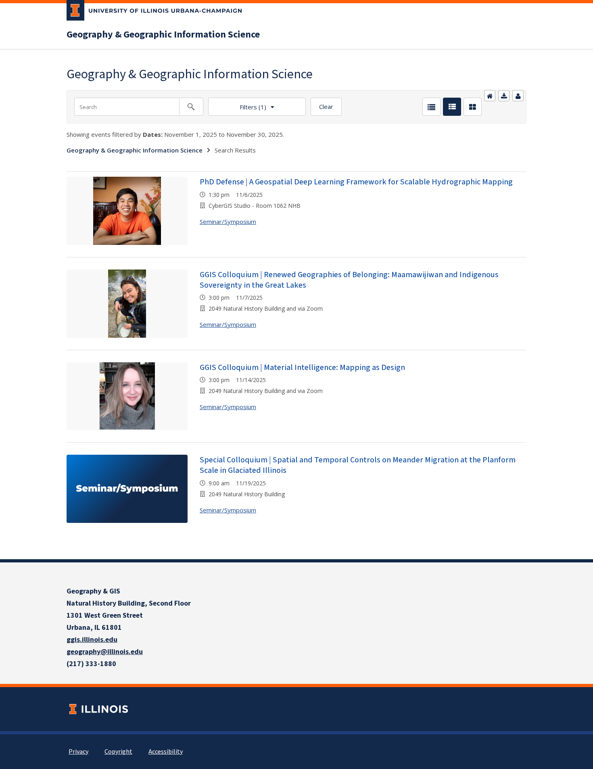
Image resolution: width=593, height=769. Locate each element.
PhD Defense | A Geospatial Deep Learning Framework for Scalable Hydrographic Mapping (356, 182)
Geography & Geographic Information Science (163, 35)
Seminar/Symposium (228, 221)
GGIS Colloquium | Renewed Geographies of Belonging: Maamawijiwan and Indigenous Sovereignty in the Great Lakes (349, 280)
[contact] (518, 95)
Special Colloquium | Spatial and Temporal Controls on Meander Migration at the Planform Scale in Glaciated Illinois (358, 465)
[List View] (431, 107)
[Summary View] (452, 107)
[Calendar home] (489, 95)
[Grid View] (473, 107)
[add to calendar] (503, 95)
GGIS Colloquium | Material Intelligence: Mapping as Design (302, 367)
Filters (237, 104)
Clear (326, 106)
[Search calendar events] (191, 107)
